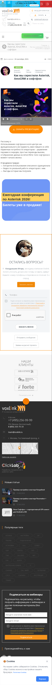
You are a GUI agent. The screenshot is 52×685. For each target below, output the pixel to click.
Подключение (25, 540)
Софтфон (21, 575)
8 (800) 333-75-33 (16, 426)
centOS (20, 550)
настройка (24, 535)
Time (7, 555)
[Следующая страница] (8, 119)
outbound (41, 570)
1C (30, 565)
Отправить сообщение (26, 337)
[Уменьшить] (27, 119)
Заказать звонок (26, 284)
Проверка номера (31, 36)
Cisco (8, 575)
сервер (36, 545)
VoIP (7, 550)
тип (32, 550)
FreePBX (8, 540)
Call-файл (25, 570)
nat (34, 555)
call (24, 545)
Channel (9, 570)
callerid (20, 555)
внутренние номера (13, 565)
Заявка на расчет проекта (26, 345)
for (7, 560)
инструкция (38, 575)
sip (38, 535)
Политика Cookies (19, 672)
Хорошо (42, 679)
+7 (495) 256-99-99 (15, 25)
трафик (8, 580)
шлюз (19, 560)
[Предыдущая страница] (3, 119)
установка (10, 545)
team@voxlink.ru (13, 19)
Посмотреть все (25, 395)
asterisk (9, 535)
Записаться (34, 5)
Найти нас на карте (9, 457)
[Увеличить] (31, 119)
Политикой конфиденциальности (27, 308)
